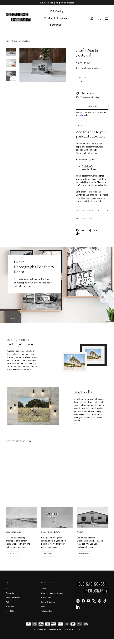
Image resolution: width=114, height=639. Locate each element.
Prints (8, 588)
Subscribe (48, 554)
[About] (92, 517)
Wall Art (9, 602)
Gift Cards (10, 606)
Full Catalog (57, 11)
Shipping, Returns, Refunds (52, 593)
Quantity (81, 77)
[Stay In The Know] (57, 517)
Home (8, 41)
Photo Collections (13, 597)
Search (43, 606)
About (43, 588)
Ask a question (84, 219)
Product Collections (56, 17)
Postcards (10, 593)
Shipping (79, 68)
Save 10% (10, 611)
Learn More (84, 554)
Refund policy (46, 611)
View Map (12, 554)
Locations (56, 24)
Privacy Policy (47, 597)
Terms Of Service (48, 602)
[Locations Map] (21, 517)
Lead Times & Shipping (88, 210)
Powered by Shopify (72, 629)
